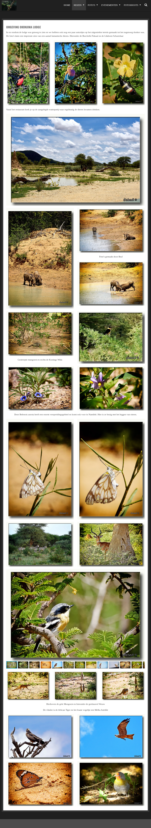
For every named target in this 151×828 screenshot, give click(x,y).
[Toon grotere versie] (28, 73)
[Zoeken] (146, 5)
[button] (142, 571)
